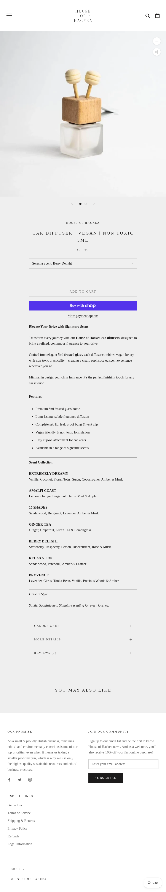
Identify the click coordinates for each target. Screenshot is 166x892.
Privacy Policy (17, 828)
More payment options (83, 316)
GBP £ (16, 869)
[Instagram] (30, 779)
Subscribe (106, 778)
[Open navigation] (9, 15)
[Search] (147, 15)
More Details (47, 639)
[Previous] (72, 204)
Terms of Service (19, 813)
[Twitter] (19, 779)
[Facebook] (9, 779)
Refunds (13, 836)
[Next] (94, 204)
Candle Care (47, 625)
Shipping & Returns (21, 821)
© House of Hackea (29, 879)
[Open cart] (157, 15)
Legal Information (20, 844)
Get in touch (16, 805)
